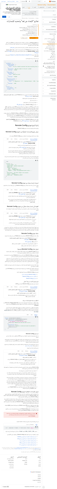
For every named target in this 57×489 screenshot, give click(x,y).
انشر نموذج (31, 278)
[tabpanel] (21, 147)
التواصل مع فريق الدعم (10, 458)
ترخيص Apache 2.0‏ (38, 448)
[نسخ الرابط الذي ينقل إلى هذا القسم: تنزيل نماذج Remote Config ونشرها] (16, 249)
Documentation (51, 5)
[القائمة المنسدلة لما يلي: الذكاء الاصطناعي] (38, 7)
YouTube (25, 464)
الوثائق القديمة (11, 467)
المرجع (23, 7)
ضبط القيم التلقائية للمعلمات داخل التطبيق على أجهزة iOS (26, 438)
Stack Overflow (11, 460)
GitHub (39, 465)
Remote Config (42, 5)
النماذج (40, 462)
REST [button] (8, 138)
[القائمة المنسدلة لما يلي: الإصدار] (32, 7)
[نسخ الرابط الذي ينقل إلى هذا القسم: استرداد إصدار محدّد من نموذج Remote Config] (10, 183)
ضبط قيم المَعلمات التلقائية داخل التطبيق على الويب (27, 440)
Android (39, 474)
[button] (50, 19)
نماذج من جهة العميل (33, 37)
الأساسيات (49, 7)
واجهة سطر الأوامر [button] (23, 138)
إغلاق (9, 16)
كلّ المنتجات (39, 482)
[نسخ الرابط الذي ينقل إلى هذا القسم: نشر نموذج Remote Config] (25, 333)
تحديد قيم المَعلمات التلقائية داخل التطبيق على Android (26, 436)
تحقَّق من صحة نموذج (29, 276)
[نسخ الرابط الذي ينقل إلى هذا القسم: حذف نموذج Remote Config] (20, 233)
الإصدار (35, 7)
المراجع (40, 460)
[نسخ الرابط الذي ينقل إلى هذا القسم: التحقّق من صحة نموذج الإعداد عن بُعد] (21, 300)
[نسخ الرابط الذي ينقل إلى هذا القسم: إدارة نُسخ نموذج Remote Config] (14, 125)
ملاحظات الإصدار (11, 464)
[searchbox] (49, 11)
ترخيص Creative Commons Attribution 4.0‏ (23, 447)
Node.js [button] (15, 138)
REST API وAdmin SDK (24, 55)
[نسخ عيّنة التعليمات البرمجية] (37, 61)
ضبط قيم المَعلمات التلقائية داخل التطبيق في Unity (28, 442)
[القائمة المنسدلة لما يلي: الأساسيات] (46, 7)
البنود (40, 486)
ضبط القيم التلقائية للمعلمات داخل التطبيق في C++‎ (27, 444)
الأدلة (40, 458)
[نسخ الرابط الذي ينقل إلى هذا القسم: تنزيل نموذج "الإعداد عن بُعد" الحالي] (22, 281)
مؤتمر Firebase (24, 460)
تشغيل (29, 7)
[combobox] (36, 1)
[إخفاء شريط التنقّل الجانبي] (43, 487)
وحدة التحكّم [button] (33, 138)
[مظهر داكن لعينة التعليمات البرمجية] (36, 61)
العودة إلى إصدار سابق (29, 345)
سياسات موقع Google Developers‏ (19, 448)
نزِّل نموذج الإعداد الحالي (29, 274)
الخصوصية (36, 486)
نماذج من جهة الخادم (24, 37)
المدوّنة (17, 1)
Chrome (39, 476)
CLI (12, 55)
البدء (4, 16)
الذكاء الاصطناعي (41, 7)
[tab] (33, 139)
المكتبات (39, 464)
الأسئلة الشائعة (12, 465)
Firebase (37, 18)
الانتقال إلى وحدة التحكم (11, 1)
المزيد (45, 1)
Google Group (11, 462)
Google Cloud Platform (37, 480)
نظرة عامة (54, 7)
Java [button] (11, 138)
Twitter (26, 462)
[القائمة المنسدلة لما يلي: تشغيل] (26, 7)
